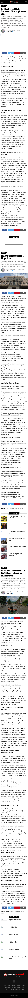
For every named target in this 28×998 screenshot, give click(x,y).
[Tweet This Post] (11, 53)
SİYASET (23, 987)
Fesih (12, 508)
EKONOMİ (18, 985)
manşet (17, 508)
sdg (3, 509)
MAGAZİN (14, 987)
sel (3, 913)
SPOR (7, 989)
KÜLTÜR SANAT (7, 987)
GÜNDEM (23, 985)
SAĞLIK (18, 987)
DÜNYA (9, 985)
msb (22, 508)
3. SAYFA (4, 985)
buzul (12, 911)
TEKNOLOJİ (12, 989)
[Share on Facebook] (4, 53)
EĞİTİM (13, 985)
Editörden (9, 31)
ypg (6, 509)
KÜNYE (23, 989)
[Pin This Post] (17, 53)
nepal (22, 911)
